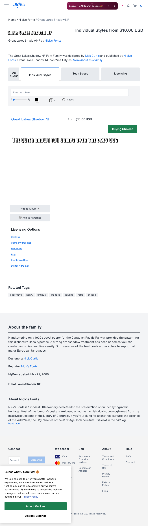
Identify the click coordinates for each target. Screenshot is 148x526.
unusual (41, 294)
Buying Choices (122, 129)
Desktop (15, 237)
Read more (14, 423)
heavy (29, 294)
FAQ (128, 456)
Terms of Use (107, 466)
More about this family (88, 60)
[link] (135, 6)
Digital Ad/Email (20, 266)
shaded (92, 294)
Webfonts (16, 248)
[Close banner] (108, 6)
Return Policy (106, 484)
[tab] (13, 74)
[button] (38, 100)
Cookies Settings (35, 516)
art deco (55, 294)
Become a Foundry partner (84, 459)
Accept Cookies (35, 506)
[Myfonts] (19, 7)
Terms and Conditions (108, 458)
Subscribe (36, 460)
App (13, 254)
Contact (130, 462)
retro (80, 294)
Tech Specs (80, 73)
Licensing (120, 73)
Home (12, 19)
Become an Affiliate (85, 469)
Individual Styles (40, 75)
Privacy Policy (106, 475)
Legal (105, 491)
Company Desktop (21, 242)
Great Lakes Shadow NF (30, 119)
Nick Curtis (92, 55)
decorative (16, 294)
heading (68, 294)
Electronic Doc (19, 260)
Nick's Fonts (27, 19)
